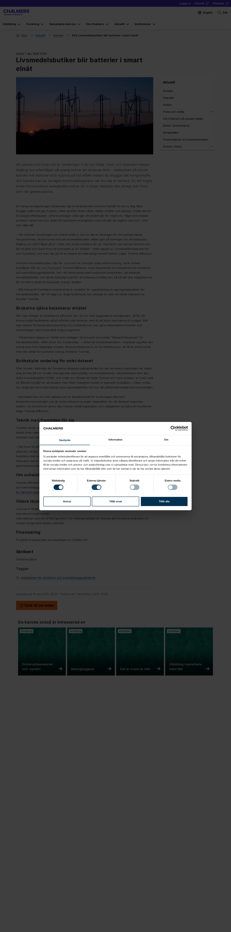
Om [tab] (166, 439)
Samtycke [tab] (65, 439)
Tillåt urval (115, 501)
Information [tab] (115, 439)
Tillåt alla (164, 501)
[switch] (96, 487)
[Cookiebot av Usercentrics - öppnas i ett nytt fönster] (173, 428)
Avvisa (67, 501)
